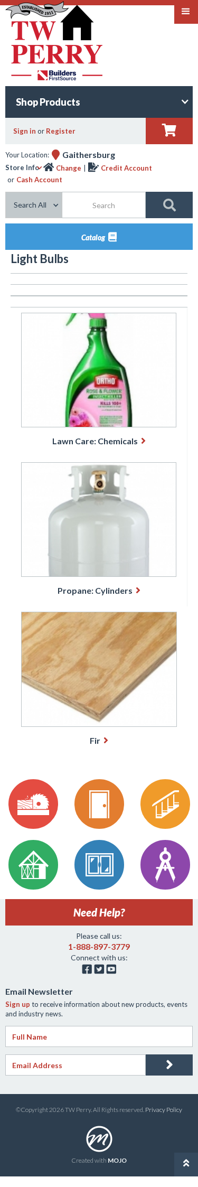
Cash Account (39, 179)
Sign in (24, 131)
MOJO (117, 1160)
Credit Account (126, 168)
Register (61, 131)
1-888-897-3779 (99, 946)
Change (68, 168)
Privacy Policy (163, 1110)
